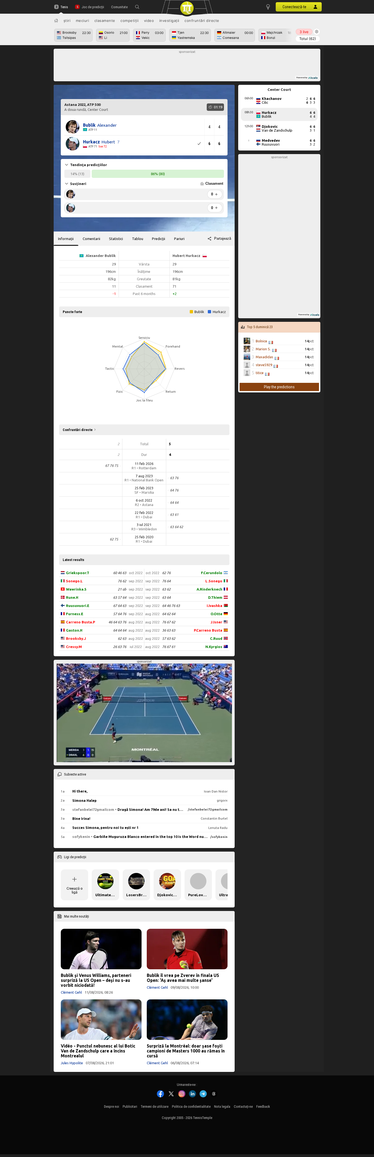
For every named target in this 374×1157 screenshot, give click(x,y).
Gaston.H (74, 630)
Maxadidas (264, 357)
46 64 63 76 (117, 622)
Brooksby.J (76, 638)
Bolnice (261, 341)
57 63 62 (168, 638)
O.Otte (216, 614)
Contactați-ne (243, 1106)
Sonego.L (74, 581)
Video (149, 20)
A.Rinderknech (209, 589)
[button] (137, 7)
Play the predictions (279, 387)
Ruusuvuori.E (77, 606)
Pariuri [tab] (179, 239)
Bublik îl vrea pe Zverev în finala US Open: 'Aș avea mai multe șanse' (183, 978)
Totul (307, 38)
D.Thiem (215, 597)
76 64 (166, 581)
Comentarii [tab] (91, 239)
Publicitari (130, 1106)
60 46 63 (119, 573)
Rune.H (72, 597)
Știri (67, 20)
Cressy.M (74, 647)
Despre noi (111, 1106)
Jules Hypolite (72, 1063)
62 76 (166, 573)
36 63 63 (168, 630)
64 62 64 (168, 614)
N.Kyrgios (213, 647)
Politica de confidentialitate (191, 1106)
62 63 (122, 638)
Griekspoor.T (77, 573)
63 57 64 (119, 597)
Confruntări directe (202, 20)
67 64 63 (119, 606)
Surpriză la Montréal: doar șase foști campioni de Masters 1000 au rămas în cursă (186, 1050)
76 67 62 (168, 622)
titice (260, 373)
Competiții (129, 20)
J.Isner (216, 622)
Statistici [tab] (116, 239)
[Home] (56, 20)
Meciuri (82, 20)
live (304, 32)
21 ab (122, 589)
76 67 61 (168, 647)
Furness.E (74, 614)
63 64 (166, 597)
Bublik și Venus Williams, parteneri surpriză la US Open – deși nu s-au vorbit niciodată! (96, 980)
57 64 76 (119, 614)
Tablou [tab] (137, 239)
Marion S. (263, 349)
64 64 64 (119, 630)
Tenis (64, 7)
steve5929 (264, 365)
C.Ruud (216, 638)
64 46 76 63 (171, 606)
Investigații (169, 20)
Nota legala (222, 1106)
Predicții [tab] (158, 239)
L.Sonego (213, 581)
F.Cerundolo (211, 573)
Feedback (263, 1106)
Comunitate (119, 7)
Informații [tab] (66, 239)
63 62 (166, 589)
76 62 (122, 581)
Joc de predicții (93, 7)
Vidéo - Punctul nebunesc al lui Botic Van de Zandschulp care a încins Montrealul (98, 1050)
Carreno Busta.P (80, 622)
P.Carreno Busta (208, 630)
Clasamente (104, 20)
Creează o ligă (75, 890)
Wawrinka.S (76, 589)
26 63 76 (119, 647)
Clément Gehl (71, 992)
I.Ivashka (214, 606)
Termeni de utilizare (154, 1106)
